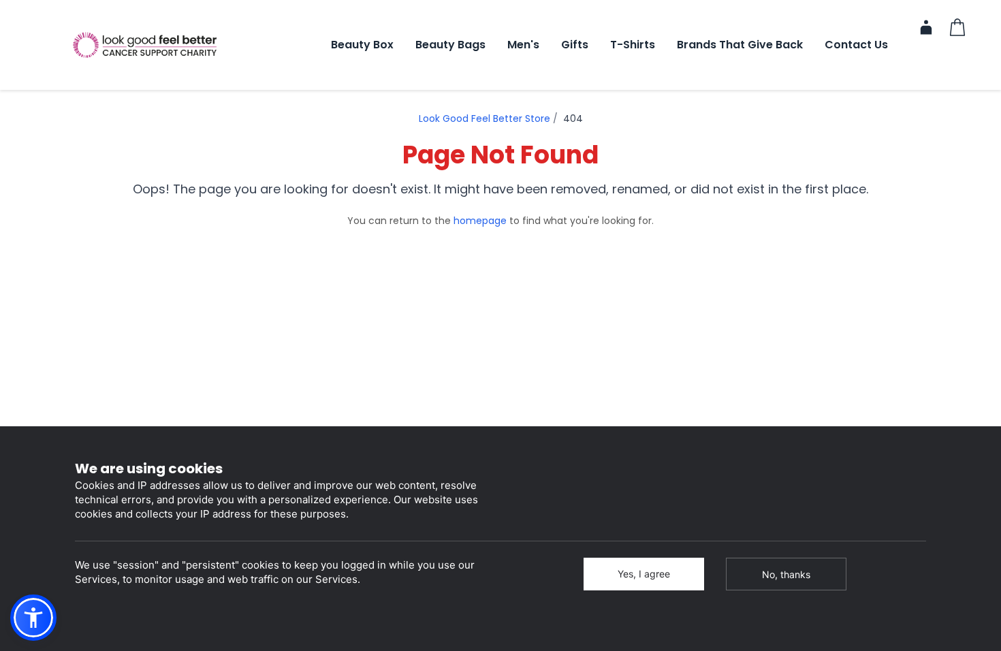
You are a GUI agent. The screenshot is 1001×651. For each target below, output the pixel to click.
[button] (33, 617)
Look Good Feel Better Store (484, 118)
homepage (480, 220)
